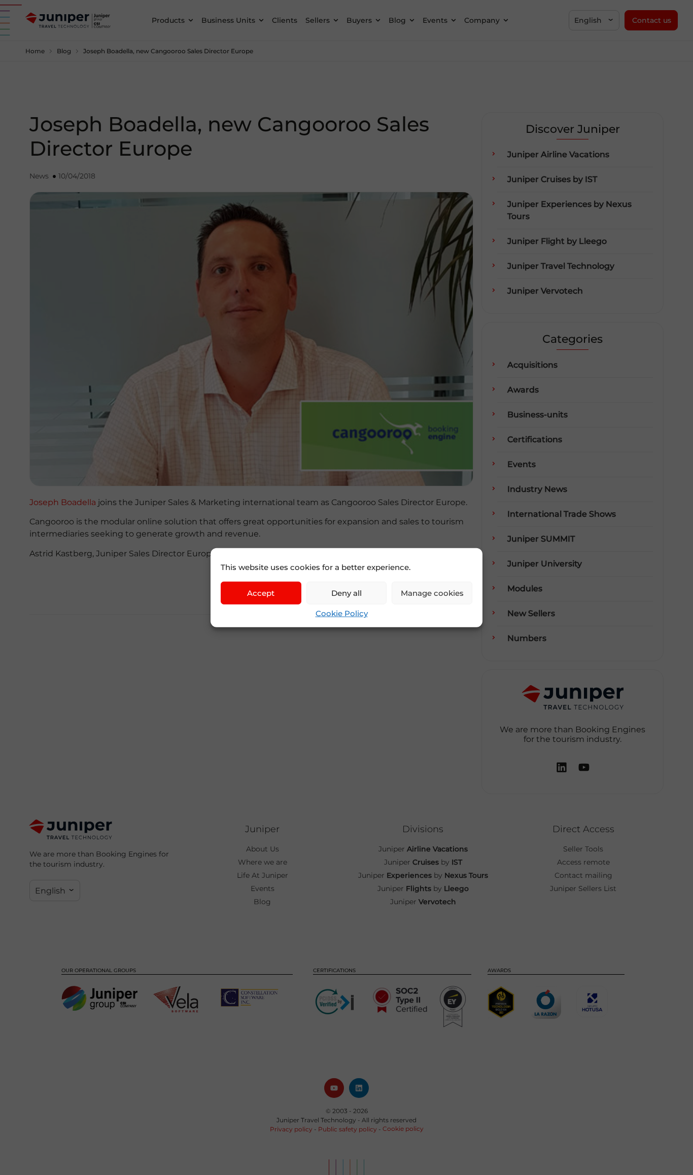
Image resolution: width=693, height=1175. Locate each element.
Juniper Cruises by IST (552, 179)
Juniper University (544, 563)
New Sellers (531, 613)
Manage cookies (432, 592)
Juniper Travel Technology (560, 266)
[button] (594, 20)
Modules (524, 588)
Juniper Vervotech (545, 291)
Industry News (537, 489)
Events (521, 464)
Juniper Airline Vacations (558, 154)
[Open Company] (505, 20)
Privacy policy (291, 1129)
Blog (64, 51)
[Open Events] (453, 20)
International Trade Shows (561, 514)
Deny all (346, 592)
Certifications (534, 439)
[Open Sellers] (335, 20)
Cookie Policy (342, 613)
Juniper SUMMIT (541, 539)
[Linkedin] (359, 1088)
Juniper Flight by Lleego (557, 241)
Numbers (526, 638)
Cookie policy (403, 1128)
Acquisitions (532, 365)
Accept (260, 592)
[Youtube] (334, 1088)
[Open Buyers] (377, 20)
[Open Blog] (411, 20)
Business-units (537, 414)
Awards (523, 390)
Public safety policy (347, 1129)
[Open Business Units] (261, 20)
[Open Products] (190, 20)
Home (35, 51)
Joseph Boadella (62, 502)
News (39, 176)
